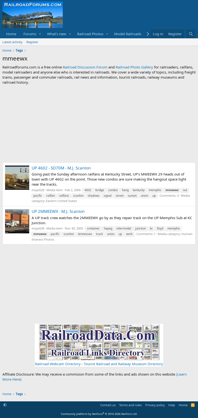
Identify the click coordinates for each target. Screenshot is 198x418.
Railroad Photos (90, 33)
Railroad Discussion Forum (85, 67)
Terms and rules (130, 405)
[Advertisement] (99, 123)
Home (11, 33)
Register (32, 42)
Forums (29, 33)
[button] (40, 33)
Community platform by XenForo (99, 414)
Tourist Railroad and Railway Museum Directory (123, 363)
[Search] (191, 33)
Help (171, 405)
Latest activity (12, 42)
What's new (56, 33)
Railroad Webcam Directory (58, 363)
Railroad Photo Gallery (134, 67)
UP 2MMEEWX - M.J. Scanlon (58, 211)
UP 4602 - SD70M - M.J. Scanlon (61, 168)
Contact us (108, 405)
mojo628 (38, 190)
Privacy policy (155, 405)
